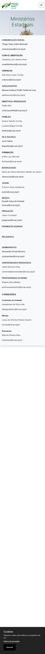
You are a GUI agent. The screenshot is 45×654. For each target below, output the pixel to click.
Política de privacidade (11, 641)
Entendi (9, 647)
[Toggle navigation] (41, 5)
